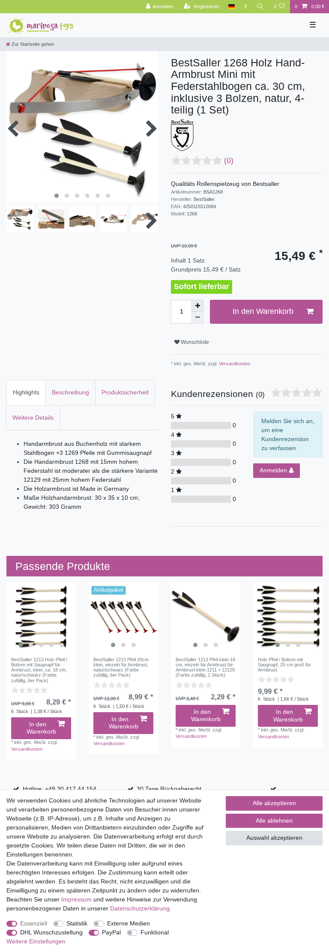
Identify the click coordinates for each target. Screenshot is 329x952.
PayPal (111, 932)
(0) (228, 160)
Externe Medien (128, 923)
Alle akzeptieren (274, 803)
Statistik (76, 923)
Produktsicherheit (125, 392)
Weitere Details (33, 417)
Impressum (76, 899)
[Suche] (260, 6)
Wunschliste (194, 342)
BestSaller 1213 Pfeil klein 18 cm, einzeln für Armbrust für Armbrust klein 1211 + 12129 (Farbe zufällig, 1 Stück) (205, 667)
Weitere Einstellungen (36, 941)
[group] (41, 617)
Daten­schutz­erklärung (140, 908)
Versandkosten (234, 363)
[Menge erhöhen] (197, 306)
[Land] (231, 6)
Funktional (155, 932)
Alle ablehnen (274, 820)
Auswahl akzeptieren (274, 837)
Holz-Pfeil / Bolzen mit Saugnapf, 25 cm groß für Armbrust (284, 665)
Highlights (26, 392)
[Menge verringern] (197, 318)
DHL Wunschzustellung (51, 932)
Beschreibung (70, 392)
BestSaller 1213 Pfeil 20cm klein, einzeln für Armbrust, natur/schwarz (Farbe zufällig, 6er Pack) (121, 667)
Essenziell (33, 923)
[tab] (26, 392)
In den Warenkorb (263, 311)
